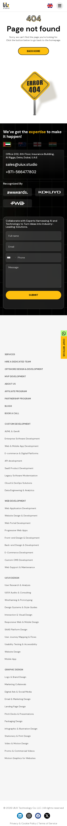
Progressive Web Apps (16, 530)
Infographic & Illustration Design (21, 728)
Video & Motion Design (16, 743)
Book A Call (12, 413)
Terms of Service (47, 823)
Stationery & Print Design (18, 736)
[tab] (10, 144)
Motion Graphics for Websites (20, 758)
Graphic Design (14, 669)
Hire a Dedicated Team (18, 361)
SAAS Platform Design (16, 629)
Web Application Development (20, 508)
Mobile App (10, 659)
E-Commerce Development (19, 552)
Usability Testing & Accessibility (21, 644)
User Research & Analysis (17, 585)
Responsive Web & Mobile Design (22, 622)
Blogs (8, 406)
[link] (64, 343)
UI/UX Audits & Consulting (18, 592)
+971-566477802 (21, 171)
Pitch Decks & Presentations (19, 714)
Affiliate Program (16, 391)
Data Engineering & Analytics (19, 490)
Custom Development (18, 423)
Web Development (15, 500)
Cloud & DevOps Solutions (18, 483)
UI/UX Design (12, 577)
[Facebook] (38, 816)
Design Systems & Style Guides (21, 607)
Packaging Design (13, 721)
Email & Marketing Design (18, 699)
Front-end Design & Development (22, 537)
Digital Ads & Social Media (18, 691)
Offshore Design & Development (24, 369)
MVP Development (15, 376)
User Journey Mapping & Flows (20, 637)
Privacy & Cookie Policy (23, 823)
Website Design (13, 651)
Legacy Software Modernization (21, 475)
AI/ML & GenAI (12, 431)
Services (10, 354)
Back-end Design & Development (22, 545)
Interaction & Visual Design (18, 614)
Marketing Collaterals (15, 684)
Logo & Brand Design (15, 677)
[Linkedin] (20, 816)
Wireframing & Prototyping (18, 600)
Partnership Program (18, 398)
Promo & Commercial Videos (20, 750)
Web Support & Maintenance (20, 567)
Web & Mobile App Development (21, 446)
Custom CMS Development (19, 560)
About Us (10, 383)
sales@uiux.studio (21, 164)
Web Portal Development (18, 523)
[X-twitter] (47, 816)
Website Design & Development (21, 515)
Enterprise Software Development (22, 438)
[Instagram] (29, 816)
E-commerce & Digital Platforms (21, 453)
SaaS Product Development (19, 468)
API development (13, 460)
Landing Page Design (15, 706)
